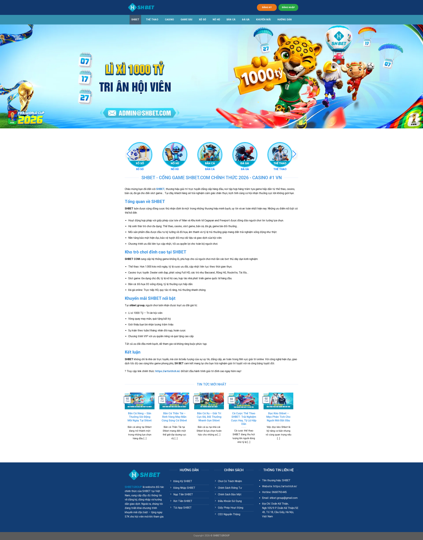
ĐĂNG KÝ (267, 7)
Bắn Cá (231, 19)
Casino (169, 19)
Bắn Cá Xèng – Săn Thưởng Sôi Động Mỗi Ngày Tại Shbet (140, 417)
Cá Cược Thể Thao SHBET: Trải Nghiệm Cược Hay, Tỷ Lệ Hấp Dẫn (243, 419)
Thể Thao (152, 19)
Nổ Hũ (216, 19)
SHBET (135, 19)
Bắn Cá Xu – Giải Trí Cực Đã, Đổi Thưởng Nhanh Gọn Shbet (209, 417)
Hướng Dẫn (284, 19)
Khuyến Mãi (263, 19)
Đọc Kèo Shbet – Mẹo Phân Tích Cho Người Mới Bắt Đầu (278, 417)
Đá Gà (246, 19)
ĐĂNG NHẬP (288, 7)
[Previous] (124, 422)
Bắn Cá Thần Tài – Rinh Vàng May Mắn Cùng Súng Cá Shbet (174, 417)
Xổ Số (202, 19)
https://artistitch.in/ (167, 371)
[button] (294, 154)
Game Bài (186, 19)
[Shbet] (141, 7)
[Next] (293, 422)
